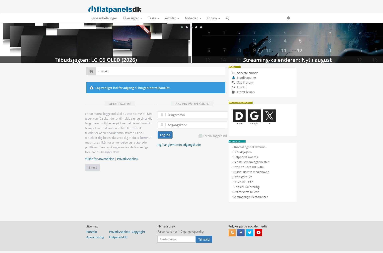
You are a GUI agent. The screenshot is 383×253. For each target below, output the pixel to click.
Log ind (165, 135)
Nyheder (191, 18)
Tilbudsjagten (242, 152)
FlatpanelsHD (118, 237)
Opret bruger (245, 92)
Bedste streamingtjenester (251, 162)
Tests (152, 18)
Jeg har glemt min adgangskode (179, 145)
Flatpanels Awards (245, 157)
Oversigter (131, 18)
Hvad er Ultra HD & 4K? (248, 167)
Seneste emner (247, 73)
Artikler (170, 18)
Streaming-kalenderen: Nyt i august (95, 43)
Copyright (138, 232)
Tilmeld (92, 167)
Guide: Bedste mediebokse (251, 172)
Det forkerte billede (246, 192)
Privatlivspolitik (127, 159)
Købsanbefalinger (104, 18)
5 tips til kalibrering (246, 187)
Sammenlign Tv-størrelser (250, 197)
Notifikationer (246, 78)
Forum (212, 18)
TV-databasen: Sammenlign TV (287, 43)
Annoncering (95, 237)
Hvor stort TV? (242, 177)
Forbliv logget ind (215, 136)
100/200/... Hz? (243, 182)
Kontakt (91, 232)
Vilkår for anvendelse (99, 159)
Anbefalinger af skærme (249, 147)
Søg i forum (244, 82)
